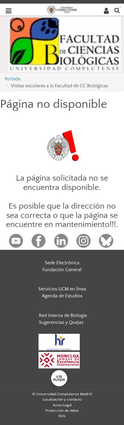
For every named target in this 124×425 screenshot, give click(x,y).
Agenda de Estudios (62, 296)
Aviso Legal (62, 405)
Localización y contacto (62, 399)
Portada (12, 79)
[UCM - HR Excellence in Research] (59, 341)
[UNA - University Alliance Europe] (59, 377)
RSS (62, 416)
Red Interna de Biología (63, 315)
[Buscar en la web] (117, 10)
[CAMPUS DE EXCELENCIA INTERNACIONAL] (59, 359)
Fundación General (62, 269)
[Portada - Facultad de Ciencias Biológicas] (65, 43)
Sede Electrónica (62, 262)
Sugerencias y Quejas (61, 322)
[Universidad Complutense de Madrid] (62, 9)
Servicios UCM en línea (62, 289)
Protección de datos (62, 410)
